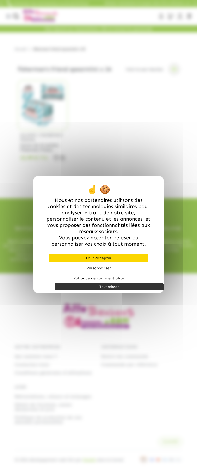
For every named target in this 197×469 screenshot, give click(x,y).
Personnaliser (98, 268)
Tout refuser (109, 287)
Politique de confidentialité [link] (98, 278)
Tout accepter (98, 258)
